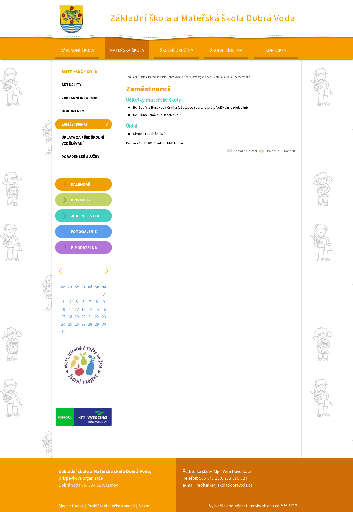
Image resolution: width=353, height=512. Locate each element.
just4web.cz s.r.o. (264, 506)
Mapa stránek (71, 506)
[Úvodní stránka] (71, 32)
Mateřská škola (222, 77)
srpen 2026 (84, 271)
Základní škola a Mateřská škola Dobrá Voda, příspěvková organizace (169, 77)
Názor (144, 506)
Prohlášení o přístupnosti (111, 506)
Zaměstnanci (242, 77)
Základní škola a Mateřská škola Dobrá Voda (203, 18)
